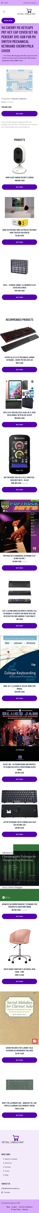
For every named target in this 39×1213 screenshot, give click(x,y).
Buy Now (19, 114)
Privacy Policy (16, 1209)
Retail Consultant (11, 1159)
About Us (8, 1163)
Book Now (8, 20)
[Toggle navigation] (4, 11)
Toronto (6, 3)
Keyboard (22, 99)
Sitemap (25, 1209)
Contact (14, 1207)
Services (8, 1167)
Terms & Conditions (25, 1207)
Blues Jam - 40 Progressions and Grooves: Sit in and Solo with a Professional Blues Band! (19, 767)
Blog (6, 1175)
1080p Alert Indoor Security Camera (20, 177)
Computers (15, 99)
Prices (7, 1171)
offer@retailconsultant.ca (30, 3)
